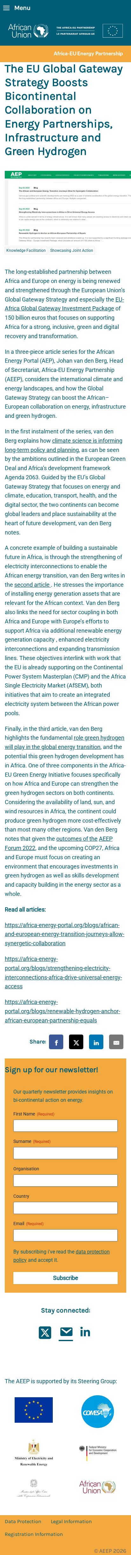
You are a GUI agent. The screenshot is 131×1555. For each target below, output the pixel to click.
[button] (17, 8)
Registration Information (34, 1534)
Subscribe (65, 1278)
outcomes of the (77, 838)
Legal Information (71, 1521)
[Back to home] (65, 39)
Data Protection (23, 1521)
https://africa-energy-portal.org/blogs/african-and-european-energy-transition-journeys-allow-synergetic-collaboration (64, 934)
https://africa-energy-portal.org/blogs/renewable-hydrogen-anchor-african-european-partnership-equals (62, 1011)
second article (32, 584)
